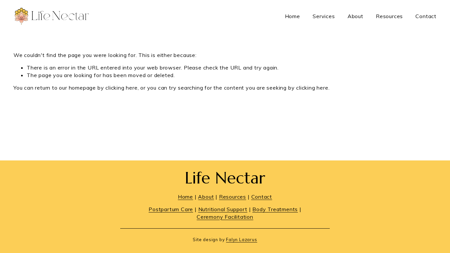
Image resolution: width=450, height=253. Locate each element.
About (355, 16)
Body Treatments (275, 209)
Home (292, 16)
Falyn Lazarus (241, 239)
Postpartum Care (171, 209)
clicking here (121, 87)
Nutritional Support (222, 209)
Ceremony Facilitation (225, 216)
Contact (425, 16)
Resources (389, 16)
